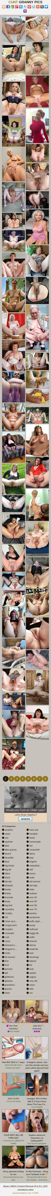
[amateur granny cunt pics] (37, 723)
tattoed (32, 961)
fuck (6, 965)
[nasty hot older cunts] (13, 355)
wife (31, 989)
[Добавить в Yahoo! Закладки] (25, 11)
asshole (8, 842)
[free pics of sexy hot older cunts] (37, 29)
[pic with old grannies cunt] (37, 539)
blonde (8, 881)
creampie (9, 933)
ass (6, 838)
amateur (8, 830)
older (31, 889)
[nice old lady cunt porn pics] (37, 91)
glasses (8, 981)
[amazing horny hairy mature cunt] (37, 440)
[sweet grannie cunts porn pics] (13, 295)
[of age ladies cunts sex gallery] (13, 680)
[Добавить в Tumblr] (42, 6)
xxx (31, 993)
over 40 (33, 897)
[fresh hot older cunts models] (37, 415)
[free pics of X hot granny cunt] (13, 131)
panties (33, 913)
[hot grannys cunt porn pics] (37, 328)
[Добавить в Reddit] (33, 6)
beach (7, 853)
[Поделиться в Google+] (16, 6)
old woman (34, 881)
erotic (7, 953)
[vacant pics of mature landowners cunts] (13, 417)
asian (7, 834)
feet (6, 961)
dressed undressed (14, 945)
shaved (33, 941)
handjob (33, 834)
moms (32, 873)
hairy (7, 993)
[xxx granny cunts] (13, 503)
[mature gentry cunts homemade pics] (13, 724)
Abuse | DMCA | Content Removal (18, 1186)
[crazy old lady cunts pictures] (37, 260)
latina (32, 853)
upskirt (32, 973)
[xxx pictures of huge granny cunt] (37, 177)
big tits (7, 869)
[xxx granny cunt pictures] (37, 687)
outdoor (33, 893)
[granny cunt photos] (13, 241)
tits (30, 965)
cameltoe (9, 909)
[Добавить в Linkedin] (21, 6)
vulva (32, 985)
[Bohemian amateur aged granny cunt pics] (37, 472)
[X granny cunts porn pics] (13, 387)
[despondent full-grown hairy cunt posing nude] (13, 264)
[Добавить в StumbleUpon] (38, 6)
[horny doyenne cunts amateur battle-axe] (37, 290)
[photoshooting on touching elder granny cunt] (13, 30)
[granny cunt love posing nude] (13, 558)
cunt (6, 937)
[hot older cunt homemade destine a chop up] (13, 221)
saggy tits (34, 933)
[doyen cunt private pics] (37, 659)
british (7, 893)
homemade (35, 842)
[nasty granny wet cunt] (13, 479)
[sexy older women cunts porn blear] (37, 505)
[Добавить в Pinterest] (29, 6)
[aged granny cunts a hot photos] (13, 63)
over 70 (33, 909)
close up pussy (12, 921)
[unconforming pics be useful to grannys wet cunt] (13, 701)
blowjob (8, 885)
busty (7, 901)
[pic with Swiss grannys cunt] (37, 397)
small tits (33, 949)
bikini (7, 873)
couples (8, 929)
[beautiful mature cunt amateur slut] (37, 58)
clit (6, 917)
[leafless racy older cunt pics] (13, 98)
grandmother (11, 985)
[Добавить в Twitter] (46, 6)
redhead (33, 929)
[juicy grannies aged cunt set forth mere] (13, 622)
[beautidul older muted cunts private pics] (37, 603)
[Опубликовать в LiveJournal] (25, 6)
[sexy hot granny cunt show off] (13, 528)
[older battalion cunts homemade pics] (37, 633)
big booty (9, 865)
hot (30, 846)
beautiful (8, 857)
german (8, 969)
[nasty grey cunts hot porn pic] (13, 598)
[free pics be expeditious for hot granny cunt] (13, 754)
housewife (34, 850)
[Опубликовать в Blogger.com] (4, 6)
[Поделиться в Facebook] (8, 6)
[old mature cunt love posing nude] (13, 197)
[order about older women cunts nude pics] (13, 581)
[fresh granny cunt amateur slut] (37, 200)
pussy (32, 925)
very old (33, 981)
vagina (32, 977)
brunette (8, 897)
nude (31, 877)
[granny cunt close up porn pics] (13, 326)
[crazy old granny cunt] (37, 361)
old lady (33, 885)
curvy (7, 941)
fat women (9, 957)
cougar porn (10, 925)
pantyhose (34, 917)
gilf (6, 973)
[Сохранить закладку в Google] (12, 6)
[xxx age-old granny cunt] (37, 572)
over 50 (33, 901)
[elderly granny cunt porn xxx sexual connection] (37, 153)
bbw (6, 846)
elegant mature (12, 949)
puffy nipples (35, 921)
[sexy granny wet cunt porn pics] (13, 164)
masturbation (35, 865)
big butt (8, 905)
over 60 (33, 905)
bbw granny (10, 850)
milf (31, 869)
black (7, 877)
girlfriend (9, 977)
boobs (7, 889)
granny (8, 989)
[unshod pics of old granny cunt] (13, 447)
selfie (32, 937)
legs (31, 857)
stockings (34, 957)
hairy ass (33, 830)
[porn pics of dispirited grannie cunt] (37, 379)
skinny (32, 945)
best (6, 861)
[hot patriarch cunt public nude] (13, 653)
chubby (8, 913)
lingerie (33, 861)
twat (31, 969)
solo (31, 953)
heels (32, 838)
